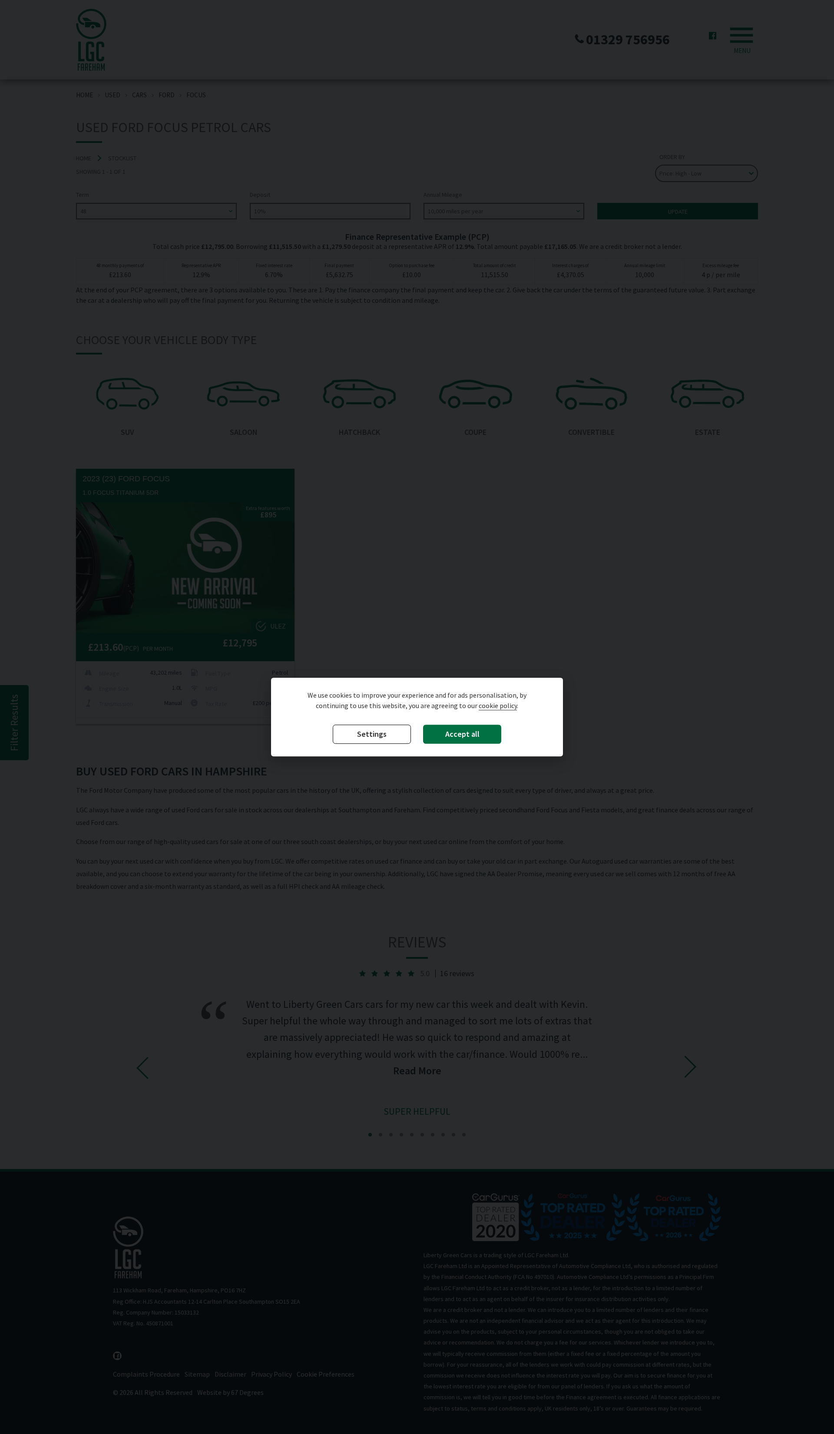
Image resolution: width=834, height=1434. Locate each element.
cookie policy (498, 706)
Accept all (462, 734)
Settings (372, 734)
